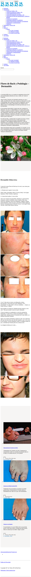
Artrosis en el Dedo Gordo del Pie (10, 485)
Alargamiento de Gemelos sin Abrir (10, 447)
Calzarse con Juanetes (7, 524)
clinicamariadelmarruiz (6, 552)
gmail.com (14, 552)
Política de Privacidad (5, 562)
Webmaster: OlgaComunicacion (8, 570)
